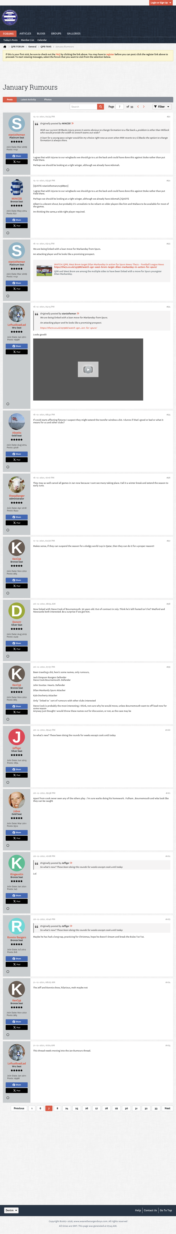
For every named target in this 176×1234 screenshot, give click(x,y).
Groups (56, 33)
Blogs (41, 33)
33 (156, 1108)
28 (106, 1108)
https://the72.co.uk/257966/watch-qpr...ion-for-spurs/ (68, 328)
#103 (168, 919)
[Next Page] (143, 106)
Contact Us (150, 1210)
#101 (168, 793)
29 (116, 1108)
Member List (27, 40)
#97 (168, 540)
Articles (25, 33)
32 (146, 1108)
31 (136, 1108)
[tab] (10, 99)
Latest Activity (28, 99)
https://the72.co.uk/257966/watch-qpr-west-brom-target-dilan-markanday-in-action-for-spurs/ (105, 267)
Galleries (73, 33)
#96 (168, 477)
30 (126, 1108)
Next (167, 1108)
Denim (10, 1210)
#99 (168, 667)
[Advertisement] (88, 71)
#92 (168, 180)
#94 (168, 306)
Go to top (166, 1210)
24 (66, 1108)
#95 (168, 414)
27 (96, 1108)
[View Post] (72, 123)
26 (86, 1108)
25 (76, 1108)
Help (138, 1210)
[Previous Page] (138, 106)
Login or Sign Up (159, 2)
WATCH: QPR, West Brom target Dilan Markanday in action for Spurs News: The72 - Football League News (109, 264)
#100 (167, 730)
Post (18, 161)
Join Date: (12, 147)
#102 (168, 856)
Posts (10, 99)
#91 (168, 116)
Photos (48, 99)
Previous (19, 1108)
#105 (168, 1045)
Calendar (42, 40)
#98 (168, 604)
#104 (168, 982)
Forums (8, 33)
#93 (168, 243)
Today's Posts (10, 40)
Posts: (10, 149)
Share (18, 156)
